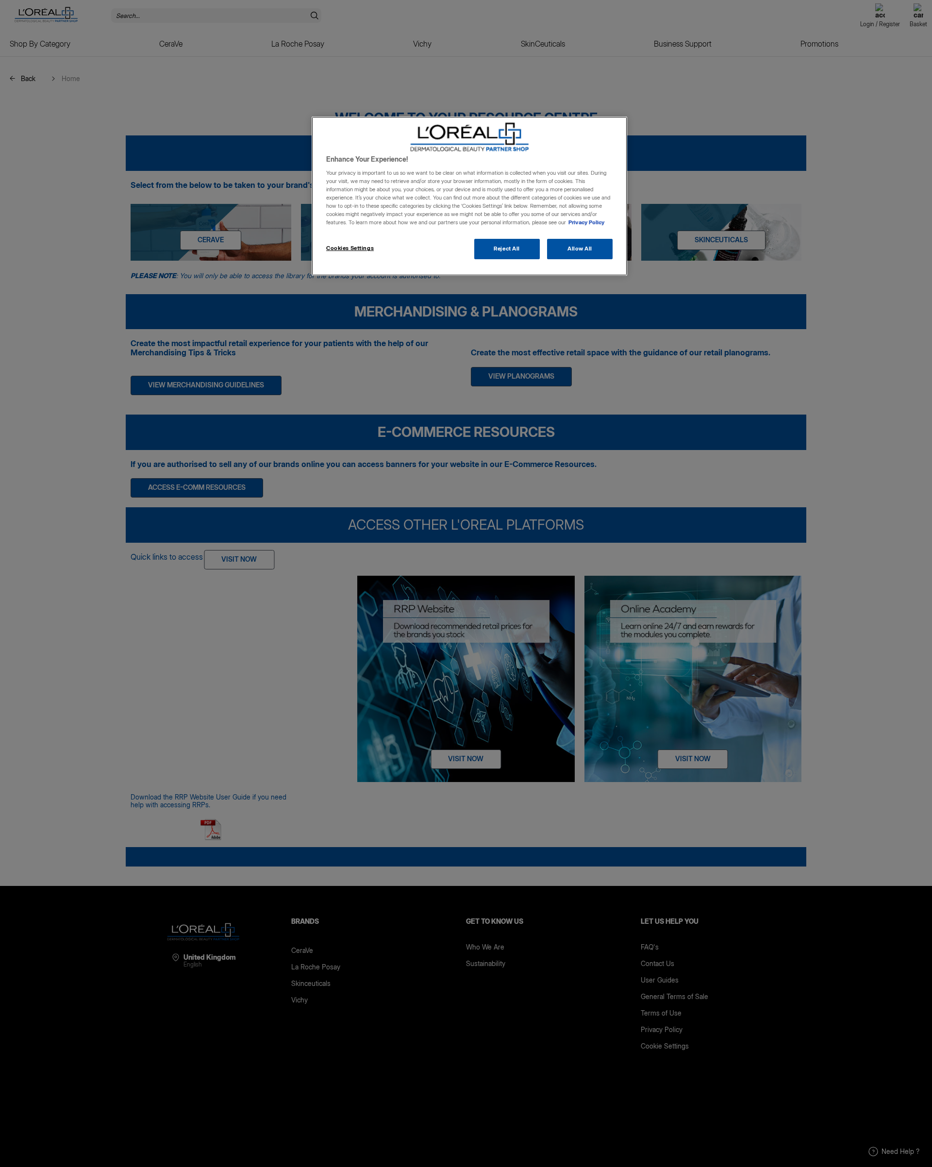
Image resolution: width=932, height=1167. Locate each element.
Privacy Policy (586, 222)
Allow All (579, 248)
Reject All (507, 248)
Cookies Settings (350, 248)
